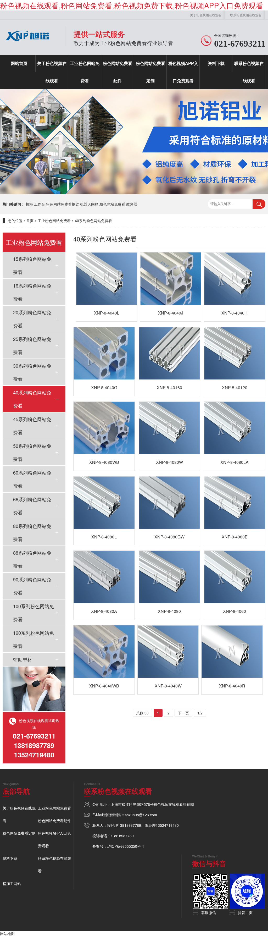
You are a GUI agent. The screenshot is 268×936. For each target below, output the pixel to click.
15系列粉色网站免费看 (32, 265)
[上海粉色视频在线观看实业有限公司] (27, 43)
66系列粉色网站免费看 (32, 506)
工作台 (39, 204)
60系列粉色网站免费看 (32, 479)
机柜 (29, 204)
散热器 (131, 204)
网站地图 (7, 933)
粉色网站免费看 (112, 204)
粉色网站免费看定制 (150, 72)
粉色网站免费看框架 (62, 204)
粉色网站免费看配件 (117, 72)
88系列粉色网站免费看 (32, 559)
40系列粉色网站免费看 (93, 220)
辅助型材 (22, 659)
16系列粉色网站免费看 (32, 292)
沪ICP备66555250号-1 (125, 846)
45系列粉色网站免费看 (32, 426)
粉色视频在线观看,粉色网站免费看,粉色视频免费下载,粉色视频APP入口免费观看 (131, 5)
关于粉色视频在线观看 (205, 15)
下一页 (183, 712)
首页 (30, 220)
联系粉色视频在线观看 (245, 15)
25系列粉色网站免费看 (32, 345)
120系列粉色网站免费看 (33, 639)
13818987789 (129, 825)
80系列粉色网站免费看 (32, 532)
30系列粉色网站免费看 (32, 372)
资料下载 (216, 63)
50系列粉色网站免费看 (32, 452)
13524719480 (167, 825)
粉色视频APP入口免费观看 (183, 72)
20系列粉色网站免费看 (32, 319)
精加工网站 (12, 883)
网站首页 (19, 63)
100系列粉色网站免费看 (33, 613)
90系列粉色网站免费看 (32, 586)
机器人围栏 (89, 204)
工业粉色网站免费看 (84, 72)
